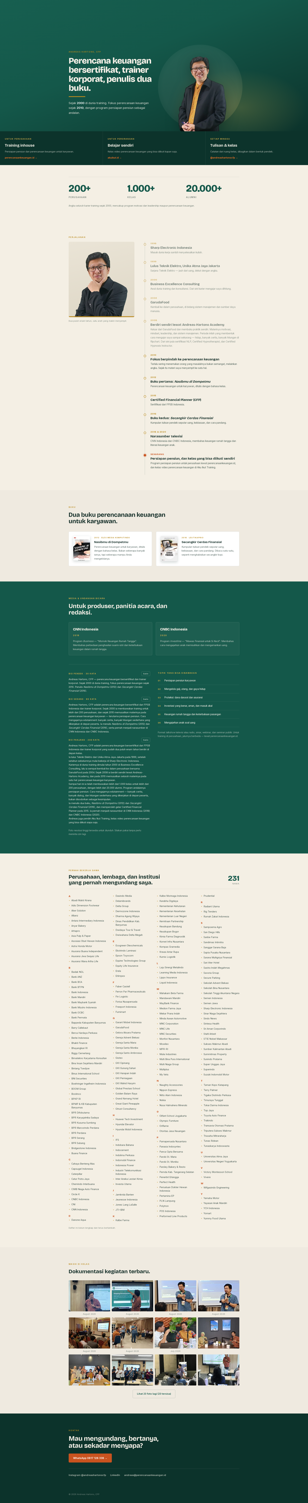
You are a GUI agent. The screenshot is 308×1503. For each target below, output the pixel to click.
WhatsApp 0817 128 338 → (90, 1458)
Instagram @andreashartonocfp (87, 1475)
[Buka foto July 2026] (175, 1335)
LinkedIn (115, 1475)
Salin (146, 674)
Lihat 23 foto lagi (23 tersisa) (154, 1393)
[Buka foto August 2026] (89, 1298)
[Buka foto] (219, 1335)
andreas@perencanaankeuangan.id (145, 1475)
